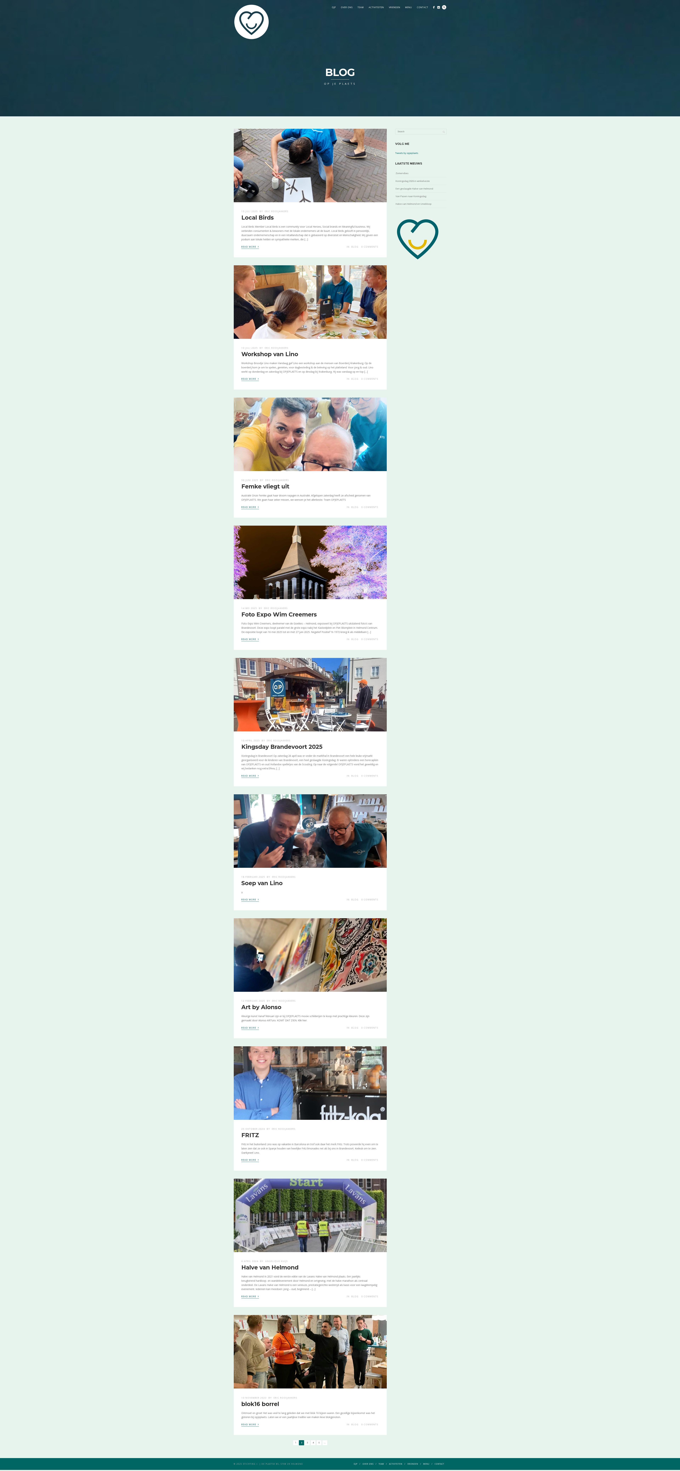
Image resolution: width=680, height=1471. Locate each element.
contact (422, 7)
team (361, 7)
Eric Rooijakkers (276, 211)
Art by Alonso (261, 1007)
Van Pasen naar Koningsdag (411, 196)
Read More (250, 246)
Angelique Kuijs (276, 1261)
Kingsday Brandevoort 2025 (281, 746)
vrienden (394, 7)
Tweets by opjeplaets (406, 153)
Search (444, 7)
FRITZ (250, 1135)
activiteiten (376, 7)
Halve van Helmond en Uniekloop (414, 203)
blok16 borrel (260, 1404)
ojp (334, 7)
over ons (347, 7)
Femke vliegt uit (265, 486)
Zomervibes (402, 173)
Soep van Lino (262, 883)
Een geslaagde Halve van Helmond (414, 188)
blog (355, 246)
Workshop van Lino (269, 354)
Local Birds (257, 217)
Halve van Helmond (270, 1267)
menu (408, 7)
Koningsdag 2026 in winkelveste (413, 181)
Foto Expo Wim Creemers (279, 614)
